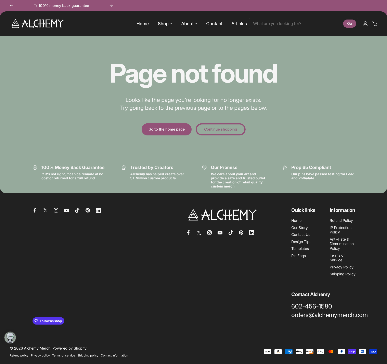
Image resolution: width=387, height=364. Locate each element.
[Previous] (11, 5)
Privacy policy (40, 355)
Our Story (299, 228)
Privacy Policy (341, 267)
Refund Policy (341, 220)
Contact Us (300, 234)
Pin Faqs (298, 256)
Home (296, 220)
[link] (311, 306)
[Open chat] (10, 337)
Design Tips (301, 242)
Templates (300, 248)
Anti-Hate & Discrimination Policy (342, 244)
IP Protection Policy (340, 230)
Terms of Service (337, 257)
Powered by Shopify (69, 348)
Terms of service (63, 355)
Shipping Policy (343, 274)
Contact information (114, 355)
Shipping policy (87, 355)
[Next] (111, 5)
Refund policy (19, 355)
